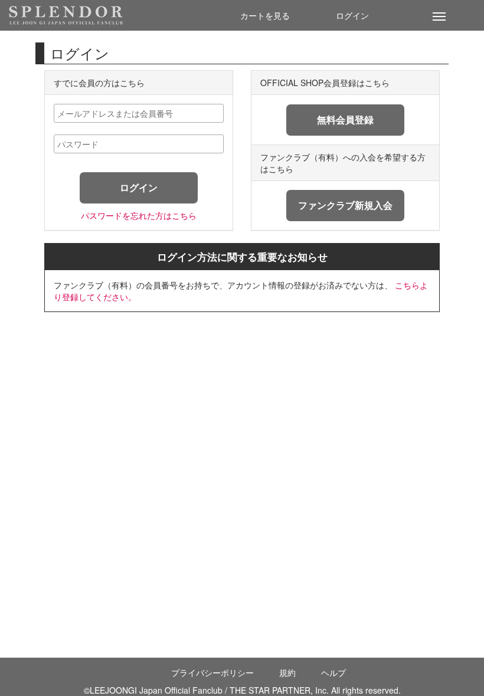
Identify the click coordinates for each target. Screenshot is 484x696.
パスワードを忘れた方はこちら (139, 215)
